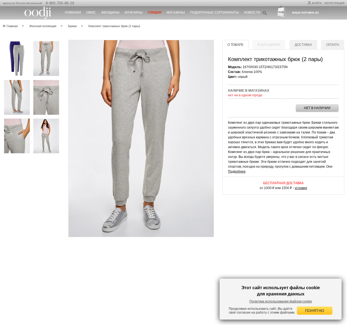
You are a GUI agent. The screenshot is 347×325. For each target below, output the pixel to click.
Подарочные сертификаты (214, 12)
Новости (252, 12)
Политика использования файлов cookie (280, 301)
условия (301, 188)
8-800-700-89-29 (60, 3)
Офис (91, 12)
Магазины (175, 12)
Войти (317, 3)
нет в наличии (317, 108)
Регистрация (334, 3)
